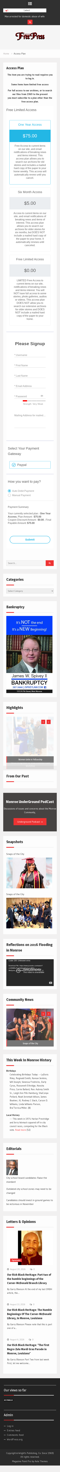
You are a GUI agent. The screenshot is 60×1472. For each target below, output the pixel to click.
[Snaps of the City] (29, 873)
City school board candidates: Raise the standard (26, 1179)
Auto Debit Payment (23, 491)
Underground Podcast (28, 821)
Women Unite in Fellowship (30, 759)
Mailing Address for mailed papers (30, 415)
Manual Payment (21, 495)
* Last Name (21, 375)
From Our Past (17, 776)
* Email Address (23, 386)
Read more (20, 1129)
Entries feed (13, 1430)
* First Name (21, 365)
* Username (20, 355)
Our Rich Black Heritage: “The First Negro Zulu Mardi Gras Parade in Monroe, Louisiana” (28, 1349)
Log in (10, 1426)
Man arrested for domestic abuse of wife (25, 16)
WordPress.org (15, 1439)
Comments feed (15, 1434)
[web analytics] (8, 1400)
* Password (20, 396)
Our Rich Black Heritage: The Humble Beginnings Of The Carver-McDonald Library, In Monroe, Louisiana (29, 1314)
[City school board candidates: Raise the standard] (12, 1167)
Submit (30, 539)
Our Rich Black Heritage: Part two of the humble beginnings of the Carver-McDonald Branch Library (29, 1279)
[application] (30, 972)
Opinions (16, 1260)
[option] (24, 16)
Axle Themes (41, 1461)
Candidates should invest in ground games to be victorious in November (29, 1202)
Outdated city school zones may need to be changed (28, 1190)
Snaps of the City (15, 853)
